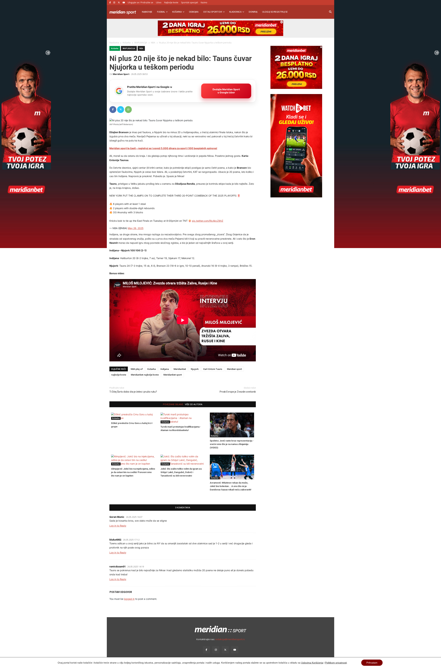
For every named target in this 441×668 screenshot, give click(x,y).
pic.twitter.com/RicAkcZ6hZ (207, 220)
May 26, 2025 (135, 228)
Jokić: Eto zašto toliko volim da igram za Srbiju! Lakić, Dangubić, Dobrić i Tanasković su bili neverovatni (181, 472)
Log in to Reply (117, 525)
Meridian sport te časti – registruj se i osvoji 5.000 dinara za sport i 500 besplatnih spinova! (163, 148)
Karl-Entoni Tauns (212, 369)
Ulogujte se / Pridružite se (140, 2)
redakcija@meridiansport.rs (230, 639)
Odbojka (193, 11)
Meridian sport (234, 369)
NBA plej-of (137, 369)
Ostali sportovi (212, 11)
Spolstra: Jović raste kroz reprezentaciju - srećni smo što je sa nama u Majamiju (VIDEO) (232, 444)
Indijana (164, 369)
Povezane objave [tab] (173, 404)
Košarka (177, 11)
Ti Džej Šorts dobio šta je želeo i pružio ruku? (133, 391)
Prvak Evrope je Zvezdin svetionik (238, 391)
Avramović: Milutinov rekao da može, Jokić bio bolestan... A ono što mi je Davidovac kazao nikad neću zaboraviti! (230, 486)
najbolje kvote (118, 374)
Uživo (158, 2)
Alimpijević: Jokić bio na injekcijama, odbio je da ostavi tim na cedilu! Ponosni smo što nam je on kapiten (133, 472)
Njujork (195, 369)
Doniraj (253, 11)
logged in (129, 598)
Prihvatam (371, 662)
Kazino (204, 2)
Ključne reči (118, 369)
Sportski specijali (189, 2)
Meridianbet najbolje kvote (145, 374)
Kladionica (235, 11)
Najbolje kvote (171, 2)
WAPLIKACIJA (129, 48)
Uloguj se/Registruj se (275, 11)
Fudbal (161, 11)
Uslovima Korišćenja (312, 662)
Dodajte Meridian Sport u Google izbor (226, 91)
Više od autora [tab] (193, 404)
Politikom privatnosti (336, 662)
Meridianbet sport (172, 374)
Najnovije (147, 11)
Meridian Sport (121, 74)
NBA (141, 48)
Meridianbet (179, 369)
